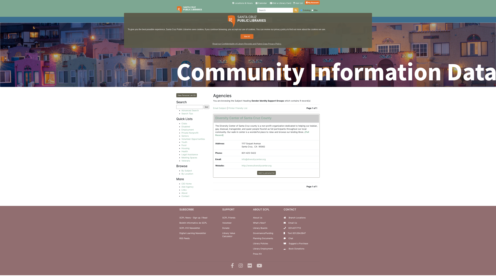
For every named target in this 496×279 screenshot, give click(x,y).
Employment (187, 129)
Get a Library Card (281, 3)
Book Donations (296, 248)
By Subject (186, 170)
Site (316, 10)
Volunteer (227, 223)
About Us (257, 217)
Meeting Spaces (189, 157)
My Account (313, 2)
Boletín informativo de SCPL (193, 223)
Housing (185, 148)
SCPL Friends (228, 217)
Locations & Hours (244, 3)
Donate (225, 228)
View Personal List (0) (186, 95)
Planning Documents (263, 238)
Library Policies (260, 243)
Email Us (292, 223)
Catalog (307, 10)
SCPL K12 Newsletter (189, 228)
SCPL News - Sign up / (190, 217)
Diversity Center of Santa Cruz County (243, 118)
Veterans (185, 160)
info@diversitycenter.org (254, 159)
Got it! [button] (247, 36)
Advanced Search (190, 110)
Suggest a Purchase (298, 243)
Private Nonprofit (189, 132)
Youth (184, 142)
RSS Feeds (184, 238)
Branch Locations (297, 217)
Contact (185, 196)
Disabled (185, 126)
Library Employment (263, 248)
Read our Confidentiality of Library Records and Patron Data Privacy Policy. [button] (246, 44)
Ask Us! (299, 3)
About (184, 193)
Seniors (185, 136)
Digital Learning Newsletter (192, 233)
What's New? (259, 223)
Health (184, 151)
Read (204, 217)
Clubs (184, 123)
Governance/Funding (263, 233)
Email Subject (219, 108)
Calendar (262, 3)
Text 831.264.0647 (297, 233)
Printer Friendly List (237, 108)
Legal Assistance (189, 154)
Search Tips (187, 113)
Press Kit (257, 254)
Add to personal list (266, 173)
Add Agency (187, 186)
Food (183, 145)
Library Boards (260, 228)
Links (184, 190)
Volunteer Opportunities (193, 139)
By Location (187, 173)
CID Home (186, 183)
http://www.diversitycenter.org (257, 165)
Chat (290, 238)
